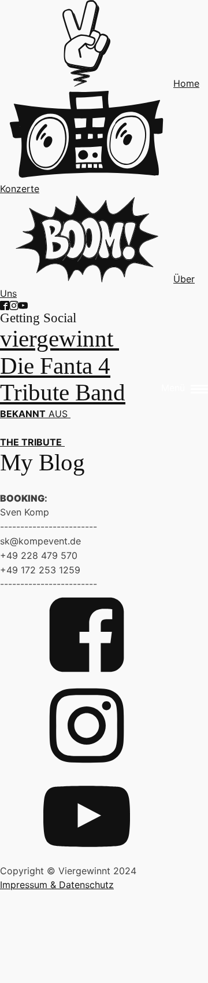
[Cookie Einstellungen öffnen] (86, 975)
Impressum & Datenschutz (57, 884)
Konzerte (19, 188)
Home (186, 83)
